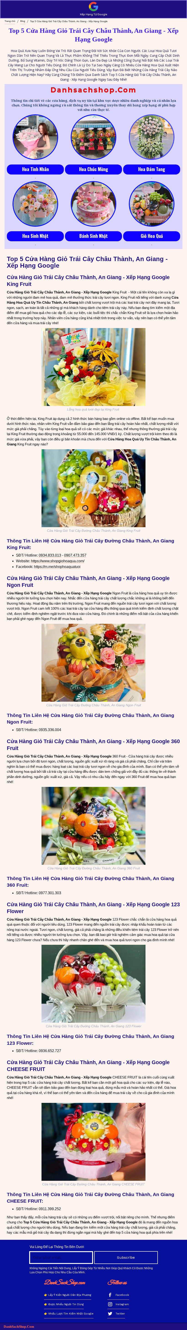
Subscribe (126, 1257)
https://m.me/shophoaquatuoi (57, 567)
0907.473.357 (75, 555)
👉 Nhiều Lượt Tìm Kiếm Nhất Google (69, 1313)
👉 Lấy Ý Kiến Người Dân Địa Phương (67, 1295)
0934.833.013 (50, 555)
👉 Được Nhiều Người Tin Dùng (64, 1304)
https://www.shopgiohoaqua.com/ (57, 561)
